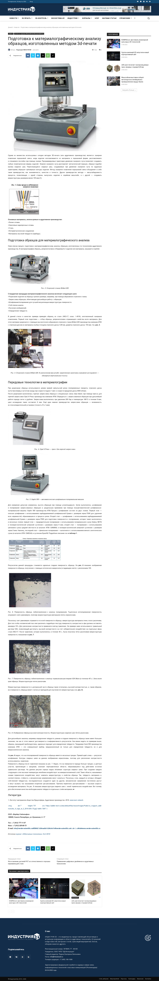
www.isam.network (76, 800)
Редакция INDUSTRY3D (23, 50)
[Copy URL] (53, 55)
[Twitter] (33, 55)
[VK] (28, 55)
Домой (10, 27)
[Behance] (138, 1)
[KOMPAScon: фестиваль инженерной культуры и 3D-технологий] (23, 888)
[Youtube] (150, 1)
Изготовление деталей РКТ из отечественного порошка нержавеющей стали (29, 862)
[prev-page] (9, 911)
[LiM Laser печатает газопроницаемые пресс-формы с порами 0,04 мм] (86, 888)
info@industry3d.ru (56, 957)
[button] (148, 18)
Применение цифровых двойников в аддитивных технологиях (75, 862)
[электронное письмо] (43, 55)
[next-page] (12, 911)
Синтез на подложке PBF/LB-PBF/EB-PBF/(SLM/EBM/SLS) (29, 33)
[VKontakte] (147, 1)
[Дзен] (22, 957)
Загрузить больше (128, 90)
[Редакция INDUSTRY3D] (9, 50)
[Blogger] (141, 1)
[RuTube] (28, 957)
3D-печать (75, 897)
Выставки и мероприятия (17, 897)
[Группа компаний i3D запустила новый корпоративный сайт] (54, 888)
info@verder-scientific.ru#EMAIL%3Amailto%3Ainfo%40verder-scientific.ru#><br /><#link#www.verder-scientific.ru (57, 828)
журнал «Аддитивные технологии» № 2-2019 (33, 834)
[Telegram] (144, 1)
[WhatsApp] (48, 55)
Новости (16, 27)
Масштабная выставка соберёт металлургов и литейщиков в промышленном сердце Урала (132, 80)
